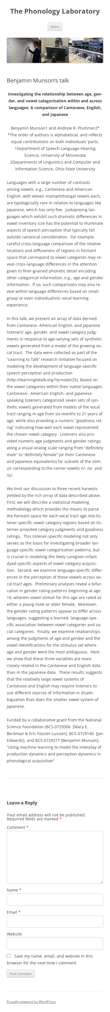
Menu (55, 26)
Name (14, 890)
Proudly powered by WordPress (31, 1001)
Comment (17, 827)
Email (14, 912)
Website (14, 934)
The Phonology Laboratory (55, 11)
